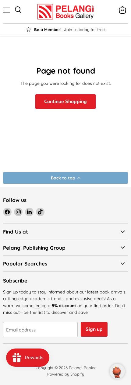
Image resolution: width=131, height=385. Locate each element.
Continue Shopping (65, 101)
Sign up (94, 329)
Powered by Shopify (65, 374)
